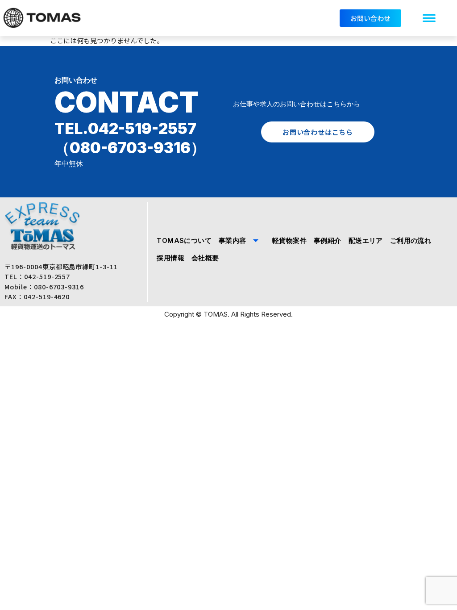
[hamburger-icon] (429, 18)
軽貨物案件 (289, 240)
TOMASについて (184, 240)
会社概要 (205, 258)
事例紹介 (327, 240)
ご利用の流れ (410, 240)
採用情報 (170, 258)
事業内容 (232, 240)
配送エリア (366, 240)
